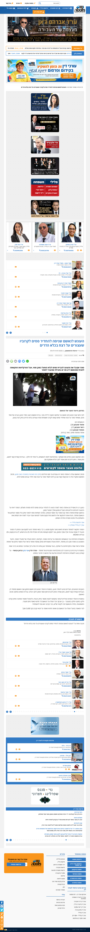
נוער (41, 248)
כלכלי (66, 285)
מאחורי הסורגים (72, 87)
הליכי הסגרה (42, 654)
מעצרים (54, 315)
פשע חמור (48, 246)
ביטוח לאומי (52, 275)
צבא (56, 295)
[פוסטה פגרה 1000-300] (45, 71)
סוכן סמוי (51, 355)
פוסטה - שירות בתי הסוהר (70, 355)
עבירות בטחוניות (58, 684)
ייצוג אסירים (47, 248)
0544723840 (67, 307)
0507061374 (67, 696)
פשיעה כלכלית (54, 654)
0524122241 (67, 686)
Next (7, 333)
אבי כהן (26, 550)
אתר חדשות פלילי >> (77, 522)
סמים (58, 305)
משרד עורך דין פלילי (76, 246)
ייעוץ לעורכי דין (54, 694)
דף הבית (80, 87)
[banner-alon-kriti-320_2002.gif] (45, 145)
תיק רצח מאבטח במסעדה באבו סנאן (27, 474)
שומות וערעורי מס (55, 674)
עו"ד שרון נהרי (66, 652)
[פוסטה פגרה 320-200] (70, 452)
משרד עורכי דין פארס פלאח (63, 273)
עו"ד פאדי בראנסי (66, 682)
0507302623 (67, 646)
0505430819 (67, 676)
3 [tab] (43, 332)
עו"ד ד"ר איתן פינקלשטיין (63, 692)
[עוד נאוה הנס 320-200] (45, 102)
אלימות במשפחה (57, 325)
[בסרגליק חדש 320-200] (45, 166)
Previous (10, 333)
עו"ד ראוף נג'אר (66, 313)
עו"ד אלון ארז (67, 323)
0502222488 (17, 251)
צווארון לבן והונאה (60, 275)
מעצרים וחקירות (39, 246)
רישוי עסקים (48, 644)
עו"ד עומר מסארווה (71, 245)
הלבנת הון (62, 674)
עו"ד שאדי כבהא (66, 662)
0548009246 (67, 317)
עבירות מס (68, 674)
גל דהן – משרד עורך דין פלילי (62, 303)
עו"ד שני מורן (45, 245)
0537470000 (67, 706)
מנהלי (53, 644)
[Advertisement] (45, 492)
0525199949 (67, 287)
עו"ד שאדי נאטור (66, 263)
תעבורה (26, 248)
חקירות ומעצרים (64, 246)
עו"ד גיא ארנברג (19, 245)
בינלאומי (48, 654)
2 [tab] (45, 332)
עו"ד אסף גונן (67, 293)
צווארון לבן (78, 53)
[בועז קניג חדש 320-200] (45, 123)
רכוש (46, 315)
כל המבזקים (78, 48)
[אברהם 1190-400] (45, 29)
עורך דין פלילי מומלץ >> (76, 525)
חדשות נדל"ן (44, 8)
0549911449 (67, 277)
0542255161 (67, 297)
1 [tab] (47, 332)
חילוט (60, 694)
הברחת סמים (58, 355)
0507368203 (67, 327)
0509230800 (67, 267)
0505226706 (71, 251)
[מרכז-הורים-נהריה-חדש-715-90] (52, 470)
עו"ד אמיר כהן (67, 702)
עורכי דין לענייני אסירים (16, 248)
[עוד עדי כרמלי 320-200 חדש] (45, 187)
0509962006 (45, 251)
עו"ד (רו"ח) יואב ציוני (64, 672)
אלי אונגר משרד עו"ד (65, 642)
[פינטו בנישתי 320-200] (45, 209)
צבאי (67, 275)
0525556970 (67, 666)
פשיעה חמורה (22, 246)
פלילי (54, 246)
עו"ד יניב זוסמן (66, 283)
